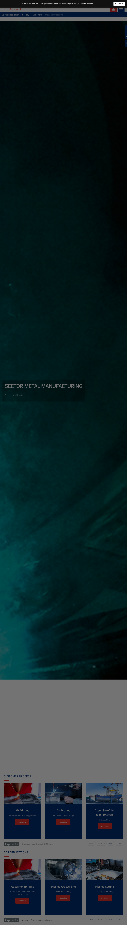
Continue (119, 4)
